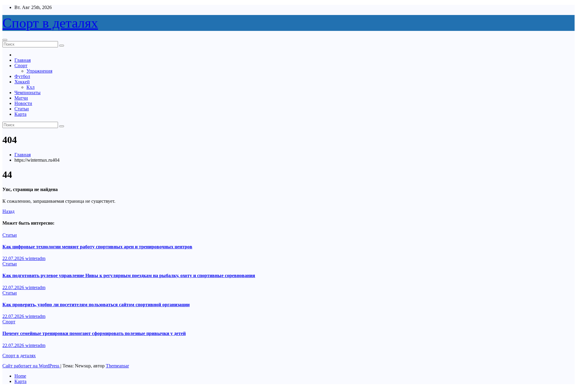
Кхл (30, 87)
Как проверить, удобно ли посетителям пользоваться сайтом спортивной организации (96, 304)
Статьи (21, 108)
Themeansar (117, 365)
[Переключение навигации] (4, 40)
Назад (8, 211)
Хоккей (22, 81)
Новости (23, 103)
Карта (20, 114)
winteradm (35, 258)
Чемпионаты (27, 92)
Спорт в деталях (50, 23)
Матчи (21, 97)
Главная (22, 60)
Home (20, 376)
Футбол (22, 76)
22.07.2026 (13, 258)
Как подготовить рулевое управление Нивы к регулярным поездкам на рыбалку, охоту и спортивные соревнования (128, 275)
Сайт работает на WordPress (31, 365)
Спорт (20, 65)
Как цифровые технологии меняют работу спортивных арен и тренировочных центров (97, 246)
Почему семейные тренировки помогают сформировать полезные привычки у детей (94, 333)
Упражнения (39, 70)
